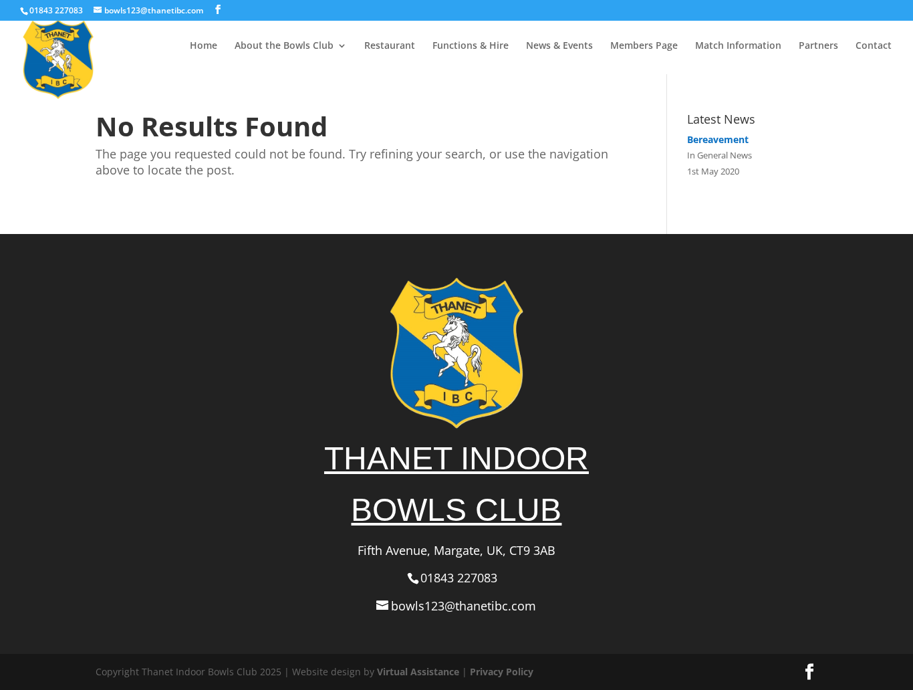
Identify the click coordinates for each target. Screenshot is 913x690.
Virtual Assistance (418, 671)
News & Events (559, 46)
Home (203, 46)
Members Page (644, 46)
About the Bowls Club (284, 46)
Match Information (738, 46)
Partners (818, 46)
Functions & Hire (470, 46)
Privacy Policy (501, 671)
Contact (874, 46)
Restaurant (389, 46)
